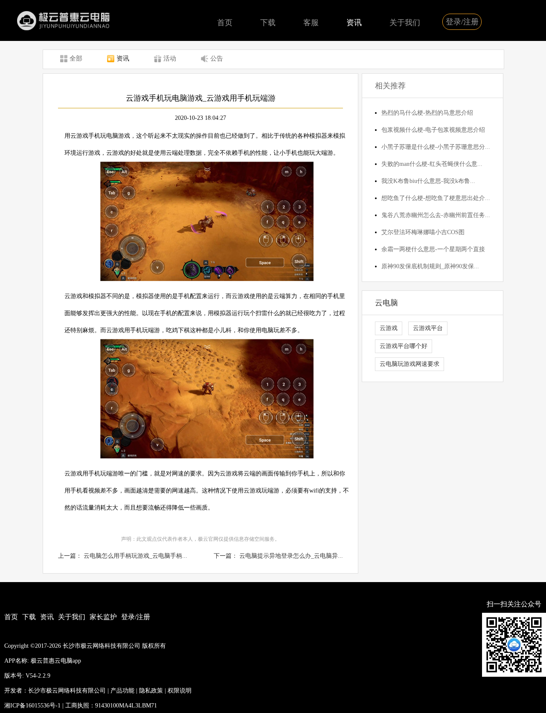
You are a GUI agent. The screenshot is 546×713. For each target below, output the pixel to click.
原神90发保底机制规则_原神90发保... (430, 266)
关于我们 (404, 22)
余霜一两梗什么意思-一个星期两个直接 (433, 249)
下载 (268, 22)
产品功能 (122, 690)
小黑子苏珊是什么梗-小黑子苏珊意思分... (435, 147)
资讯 (354, 22)
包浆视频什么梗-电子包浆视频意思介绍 (433, 130)
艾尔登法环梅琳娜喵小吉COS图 (423, 232)
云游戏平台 (428, 328)
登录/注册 (462, 21)
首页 (224, 22)
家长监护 (103, 616)
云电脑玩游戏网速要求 (409, 364)
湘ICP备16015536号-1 (32, 705)
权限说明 (180, 690)
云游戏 (389, 328)
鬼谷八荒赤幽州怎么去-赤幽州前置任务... (435, 215)
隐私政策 (151, 690)
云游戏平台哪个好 (403, 346)
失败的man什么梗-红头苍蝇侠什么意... (431, 164)
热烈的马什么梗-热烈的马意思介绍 (427, 113)
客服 (311, 22)
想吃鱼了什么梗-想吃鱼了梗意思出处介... (435, 198)
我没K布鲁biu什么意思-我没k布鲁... (428, 181)
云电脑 (386, 303)
